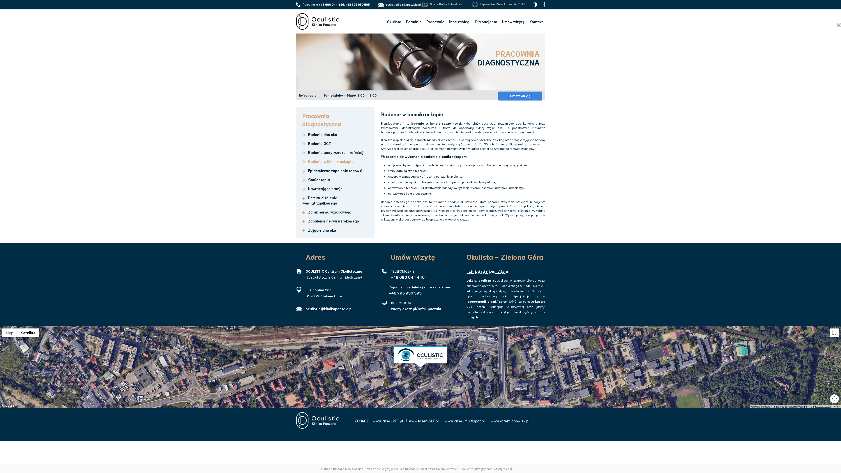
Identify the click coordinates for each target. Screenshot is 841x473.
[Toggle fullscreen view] (834, 332)
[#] (544, 4)
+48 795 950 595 (405, 292)
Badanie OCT (319, 143)
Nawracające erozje (325, 188)
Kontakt (536, 21)
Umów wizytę (513, 21)
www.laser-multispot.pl (465, 420)
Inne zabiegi (459, 21)
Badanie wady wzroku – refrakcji (335, 152)
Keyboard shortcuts (760, 407)
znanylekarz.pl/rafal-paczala (416, 308)
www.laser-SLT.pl (424, 420)
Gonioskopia (318, 179)
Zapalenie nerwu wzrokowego (333, 220)
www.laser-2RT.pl (388, 420)
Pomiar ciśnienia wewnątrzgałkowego (319, 200)
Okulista (394, 21)
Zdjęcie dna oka (321, 230)
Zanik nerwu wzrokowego (329, 211)
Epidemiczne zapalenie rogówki (334, 170)
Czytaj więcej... (504, 469)
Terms (836, 407)
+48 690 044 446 (408, 277)
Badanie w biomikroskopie (330, 161)
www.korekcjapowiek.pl (510, 420)
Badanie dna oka (322, 134)
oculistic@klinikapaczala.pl (403, 4)
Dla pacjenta (486, 21)
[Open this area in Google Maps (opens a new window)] (8, 405)
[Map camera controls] (834, 398)
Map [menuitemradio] (9, 333)
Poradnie (414, 21)
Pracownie (435, 21)
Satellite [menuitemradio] (28, 333)
